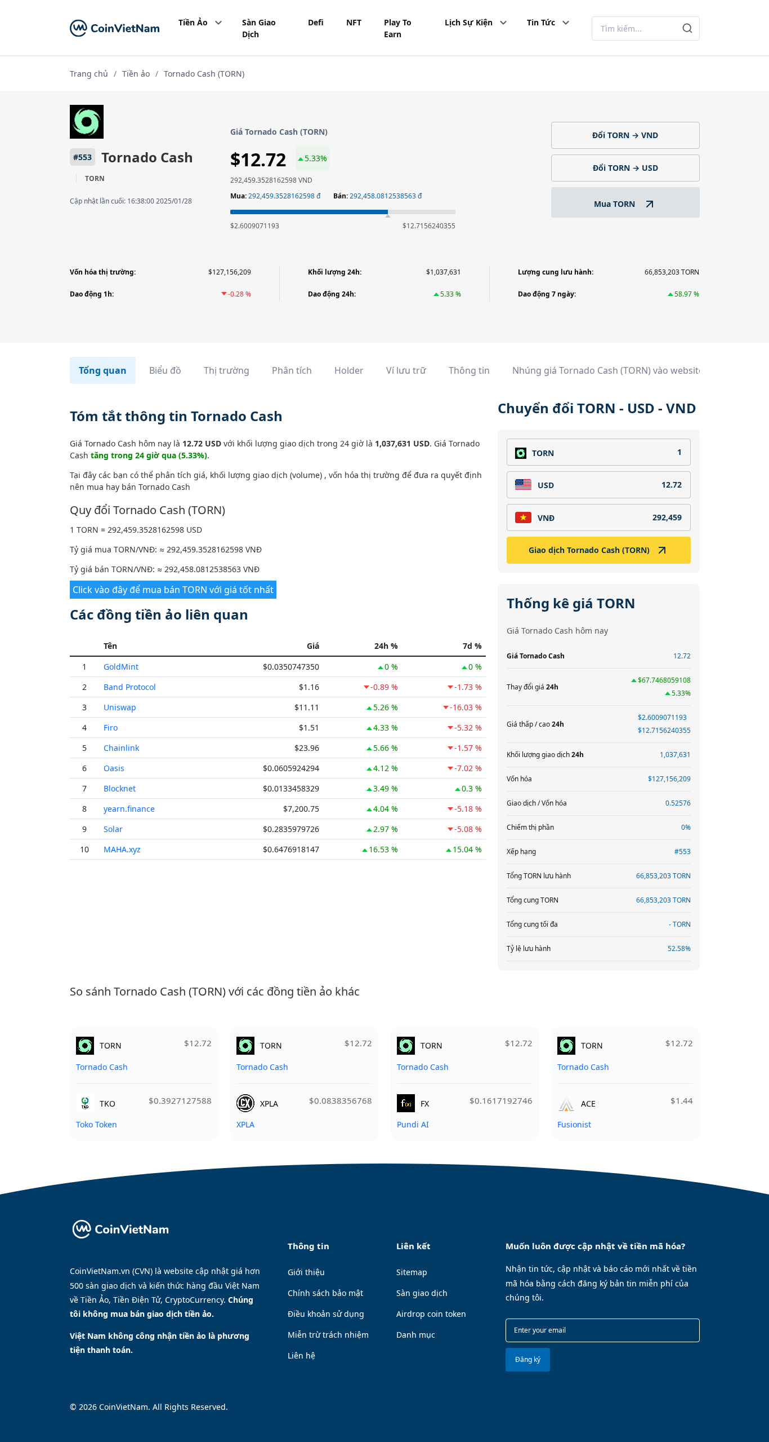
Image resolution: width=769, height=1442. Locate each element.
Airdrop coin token (431, 1313)
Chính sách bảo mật (325, 1293)
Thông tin (469, 370)
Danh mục (415, 1334)
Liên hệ (301, 1355)
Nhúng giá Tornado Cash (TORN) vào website (608, 370)
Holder (349, 370)
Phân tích (292, 370)
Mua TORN (615, 203)
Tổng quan (103, 370)
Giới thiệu (306, 1272)
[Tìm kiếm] (688, 28)
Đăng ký (527, 1359)
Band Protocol (130, 687)
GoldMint (121, 666)
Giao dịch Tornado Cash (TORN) (589, 550)
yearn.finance (129, 808)
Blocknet (120, 788)
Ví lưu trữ (406, 370)
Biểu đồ (165, 370)
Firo (111, 727)
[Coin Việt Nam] (114, 28)
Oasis (114, 768)
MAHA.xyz (122, 849)
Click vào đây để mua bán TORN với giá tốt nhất (173, 589)
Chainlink (121, 747)
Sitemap (411, 1272)
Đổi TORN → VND (625, 135)
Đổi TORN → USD (625, 167)
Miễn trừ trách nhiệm (328, 1334)
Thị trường (226, 370)
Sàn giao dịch (422, 1293)
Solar (113, 829)
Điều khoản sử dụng (326, 1313)
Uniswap (120, 707)
